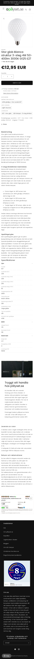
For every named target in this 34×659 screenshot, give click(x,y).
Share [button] (5, 124)
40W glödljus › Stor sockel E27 (12, 102)
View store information (10, 93)
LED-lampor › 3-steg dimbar (22, 113)
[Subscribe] (28, 643)
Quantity (3, 73)
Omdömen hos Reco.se (11, 551)
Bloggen (6, 543)
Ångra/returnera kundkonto (12, 555)
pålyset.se (14, 656)
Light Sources (6, 108)
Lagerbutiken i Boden (10, 540)
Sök (4, 528)
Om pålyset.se (8, 532)
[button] (3, 8)
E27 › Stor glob (6, 113)
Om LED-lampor (8, 547)
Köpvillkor (6, 536)
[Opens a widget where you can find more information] (6, 656)
